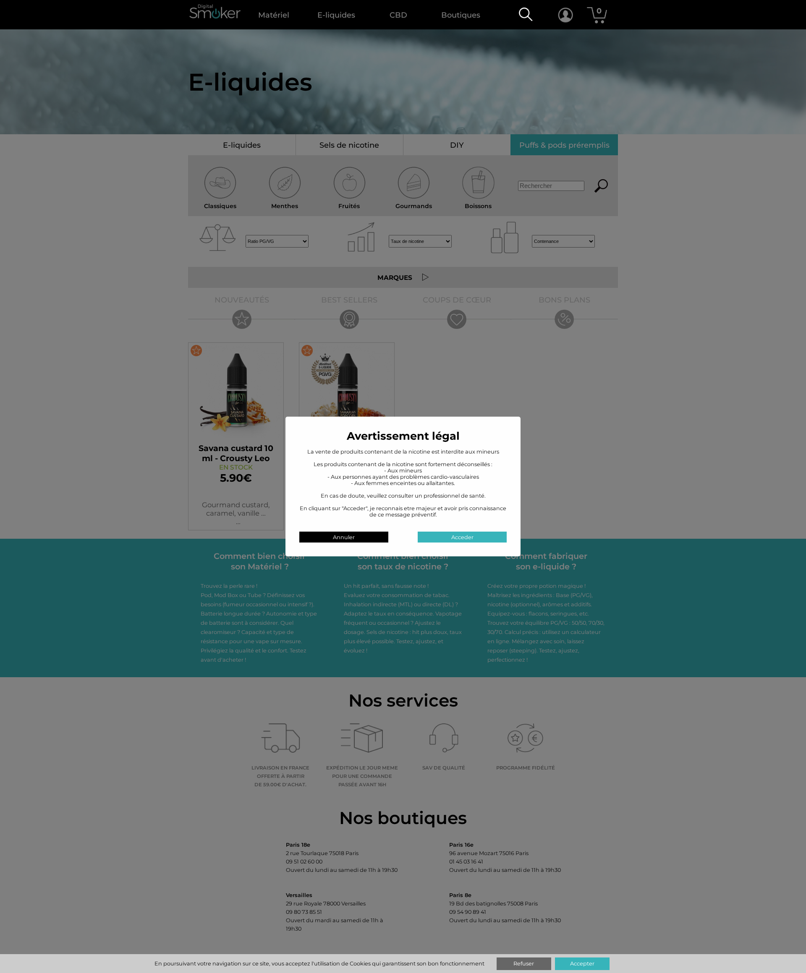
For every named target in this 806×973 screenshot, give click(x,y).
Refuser (523, 963)
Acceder (462, 537)
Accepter (582, 963)
